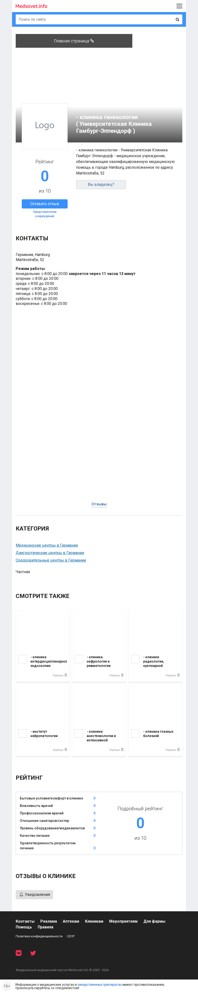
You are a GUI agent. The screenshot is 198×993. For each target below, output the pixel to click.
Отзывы (99, 504)
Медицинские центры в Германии (47, 545)
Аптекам (71, 921)
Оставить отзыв (44, 203)
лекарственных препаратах (100, 984)
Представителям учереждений (45, 214)
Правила (45, 927)
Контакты (25, 921)
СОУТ (71, 936)
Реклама (48, 921)
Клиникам (94, 921)
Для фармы (154, 921)
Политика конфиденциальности (39, 936)
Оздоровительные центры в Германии (51, 560)
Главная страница (72, 40)
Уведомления (37, 894)
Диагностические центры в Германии (50, 552)
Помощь (24, 927)
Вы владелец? (101, 184)
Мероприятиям (123, 921)
